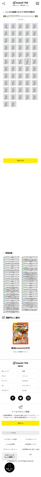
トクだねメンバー (31, 439)
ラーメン (4, 381)
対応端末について (31, 444)
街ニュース (5, 371)
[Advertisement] (20, 128)
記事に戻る (20, 160)
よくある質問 (10, 444)
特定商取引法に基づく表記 (30, 449)
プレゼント (5, 390)
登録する (20, 423)
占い (3, 385)
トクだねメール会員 (10, 439)
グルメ (4, 376)
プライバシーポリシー (10, 449)
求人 (30, 454)
